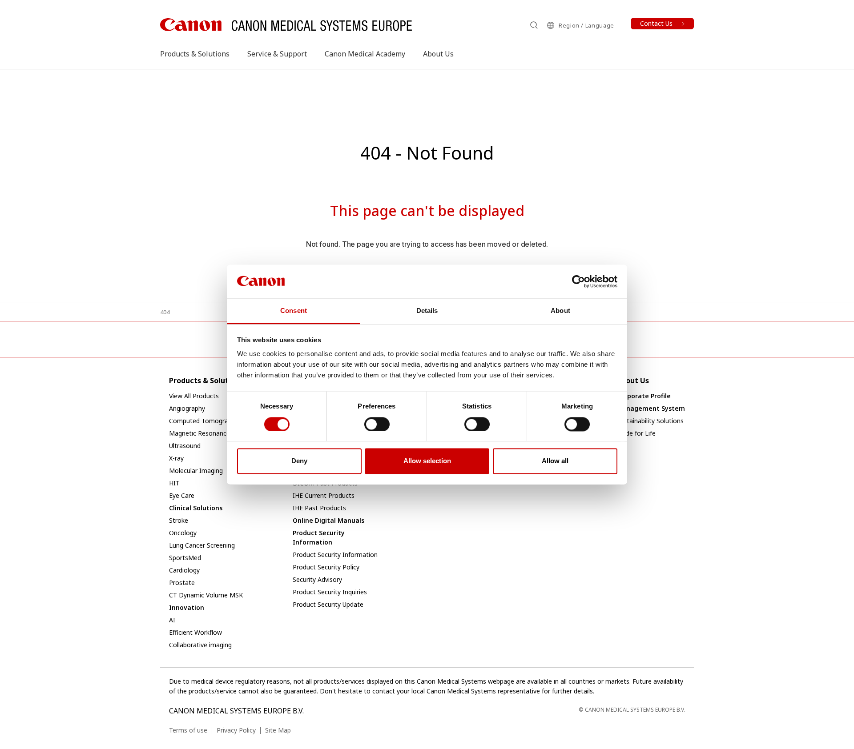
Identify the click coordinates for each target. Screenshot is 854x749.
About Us (438, 54)
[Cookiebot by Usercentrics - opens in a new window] (578, 281)
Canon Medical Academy (365, 54)
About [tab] (560, 311)
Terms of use (188, 730)
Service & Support (277, 54)
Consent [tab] (293, 311)
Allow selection (427, 461)
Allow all (555, 461)
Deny (299, 461)
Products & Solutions (195, 54)
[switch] (377, 424)
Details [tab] (427, 311)
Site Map (278, 730)
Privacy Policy (236, 730)
